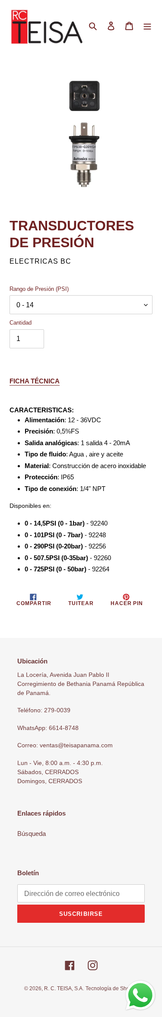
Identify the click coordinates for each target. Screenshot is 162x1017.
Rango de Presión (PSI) (39, 289)
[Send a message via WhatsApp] (140, 995)
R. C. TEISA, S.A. (64, 988)
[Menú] (147, 25)
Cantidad (21, 322)
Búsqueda (31, 833)
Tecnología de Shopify (112, 988)
